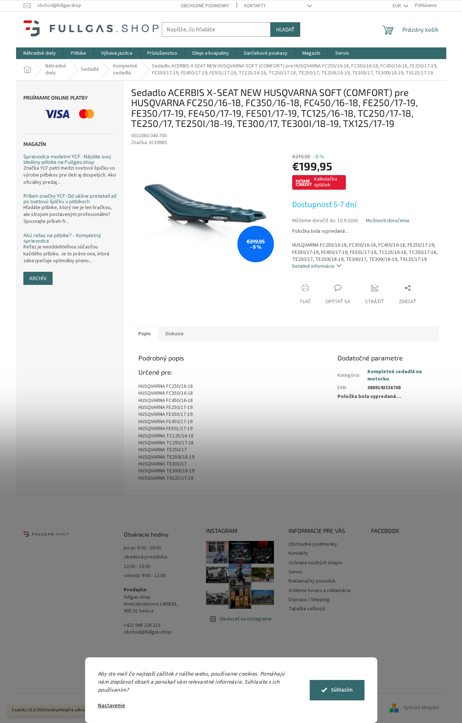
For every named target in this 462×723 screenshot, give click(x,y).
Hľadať (285, 29)
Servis (295, 572)
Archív (38, 278)
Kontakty (255, 6)
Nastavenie (111, 705)
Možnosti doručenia (387, 220)
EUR (397, 6)
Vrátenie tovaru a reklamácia (320, 590)
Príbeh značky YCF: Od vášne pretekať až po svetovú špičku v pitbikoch (70, 198)
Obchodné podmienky (205, 6)
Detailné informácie (313, 266)
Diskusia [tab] (174, 333)
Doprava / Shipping (309, 599)
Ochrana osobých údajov (316, 563)
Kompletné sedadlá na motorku (394, 375)
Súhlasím (342, 690)
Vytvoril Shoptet (421, 708)
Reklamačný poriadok (312, 581)
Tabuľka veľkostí (307, 608)
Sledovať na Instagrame (245, 619)
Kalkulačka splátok (325, 182)
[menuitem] (39, 53)
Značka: (149, 142)
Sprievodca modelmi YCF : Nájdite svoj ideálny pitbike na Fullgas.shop (67, 159)
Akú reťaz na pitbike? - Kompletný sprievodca (62, 238)
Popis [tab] (144, 333)
